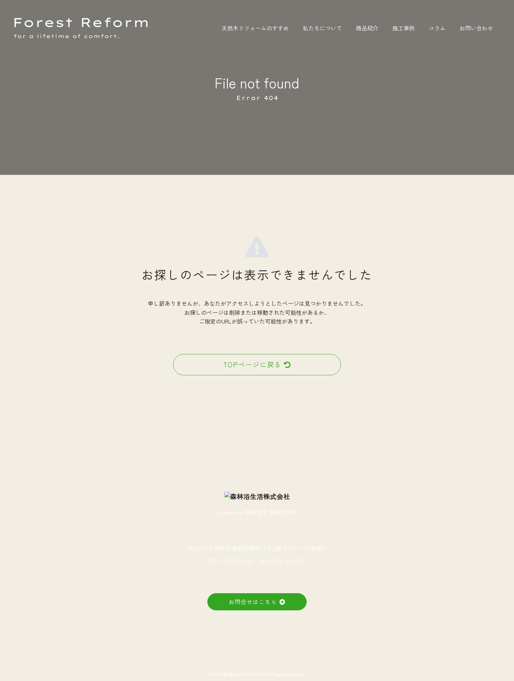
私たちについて (322, 28)
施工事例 (403, 28)
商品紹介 (367, 28)
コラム (437, 28)
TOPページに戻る (252, 364)
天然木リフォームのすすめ (255, 28)
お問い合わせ (476, 28)
